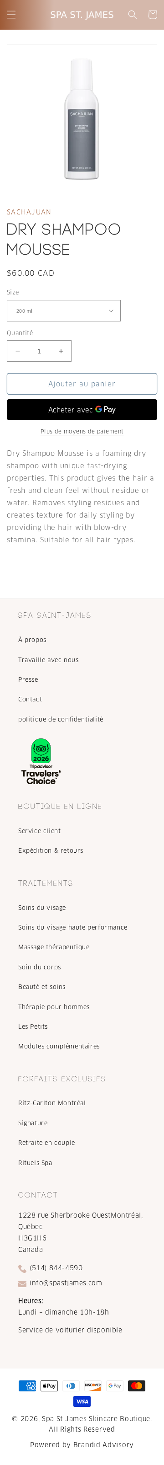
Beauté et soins (42, 987)
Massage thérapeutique (54, 947)
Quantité (20, 333)
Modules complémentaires (59, 1046)
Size (13, 292)
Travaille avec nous (48, 660)
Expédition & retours (50, 851)
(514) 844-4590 (56, 1268)
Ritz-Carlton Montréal (52, 1103)
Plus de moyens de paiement (82, 431)
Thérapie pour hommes (54, 1007)
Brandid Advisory (103, 1445)
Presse (28, 680)
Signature (32, 1123)
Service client (39, 831)
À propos (32, 640)
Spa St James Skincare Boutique (96, 1419)
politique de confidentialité (60, 719)
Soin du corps (39, 967)
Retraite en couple (46, 1143)
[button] (11, 15)
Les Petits (33, 1027)
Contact (30, 699)
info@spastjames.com (66, 1283)
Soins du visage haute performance (73, 927)
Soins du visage (42, 908)
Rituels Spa (35, 1163)
